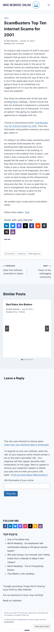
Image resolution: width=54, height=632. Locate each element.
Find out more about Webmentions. (29, 475)
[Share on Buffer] (44, 225)
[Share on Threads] (25, 225)
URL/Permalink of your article (19, 480)
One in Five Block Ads (18, 539)
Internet (21, 254)
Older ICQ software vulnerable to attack (13, 270)
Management (34, 254)
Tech (6, 18)
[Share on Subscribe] (12, 231)
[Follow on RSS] (35, 526)
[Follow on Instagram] (25, 526)
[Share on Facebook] (31, 225)
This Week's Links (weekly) (20, 574)
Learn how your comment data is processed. (26, 444)
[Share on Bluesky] (12, 225)
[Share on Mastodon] (19, 225)
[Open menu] (48, 5)
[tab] (22, 359)
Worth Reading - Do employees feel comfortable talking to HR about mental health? (27, 547)
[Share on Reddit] (37, 225)
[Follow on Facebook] (5, 526)
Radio (15, 102)
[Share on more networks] (6, 231)
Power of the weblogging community (44, 271)
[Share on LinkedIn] (6, 225)
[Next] (47, 329)
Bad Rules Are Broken (19, 304)
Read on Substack (12, 600)
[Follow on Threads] (30, 526)
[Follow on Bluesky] (15, 526)
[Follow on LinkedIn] (10, 526)
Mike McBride (12, 41)
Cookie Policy (9, 622)
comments (10, 254)
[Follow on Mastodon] (20, 526)
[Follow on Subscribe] (40, 526)
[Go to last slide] (7, 329)
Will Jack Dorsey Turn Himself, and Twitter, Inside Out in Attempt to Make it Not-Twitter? (28, 558)
